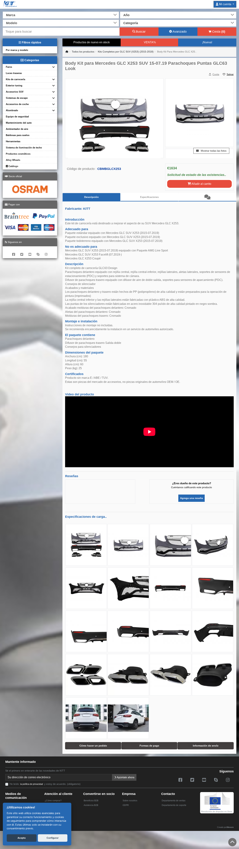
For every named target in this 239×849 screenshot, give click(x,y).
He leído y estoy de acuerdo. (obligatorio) (45, 784)
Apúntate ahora (125, 777)
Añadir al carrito (201, 183)
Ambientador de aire (17, 129)
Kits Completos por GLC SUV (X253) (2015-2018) (126, 51)
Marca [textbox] (10, 15)
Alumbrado (12, 110)
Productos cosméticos (18, 153)
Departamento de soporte (174, 805)
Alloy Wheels (13, 160)
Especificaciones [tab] (149, 197)
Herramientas (13, 141)
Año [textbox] (126, 15)
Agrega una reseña (191, 498)
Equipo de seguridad (17, 116)
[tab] (207, 197)
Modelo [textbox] (11, 23)
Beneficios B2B (91, 800)
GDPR (126, 805)
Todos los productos (83, 51)
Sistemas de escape (17, 98)
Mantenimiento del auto (19, 122)
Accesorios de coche (17, 104)
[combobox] (61, 15)
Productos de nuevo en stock (91, 42)
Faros (9, 67)
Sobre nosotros (130, 800)
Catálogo (13, 166)
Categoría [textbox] (130, 23)
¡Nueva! (207, 42)
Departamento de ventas (173, 800)
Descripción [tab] (91, 197)
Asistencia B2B (91, 805)
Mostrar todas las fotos (213, 150)
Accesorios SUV (15, 91)
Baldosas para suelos (17, 135)
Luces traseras (14, 73)
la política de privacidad (31, 784)
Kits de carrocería (15, 79)
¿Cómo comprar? (53, 800)
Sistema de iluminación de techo (24, 147)
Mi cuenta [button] (225, 4)
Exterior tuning (14, 85)
